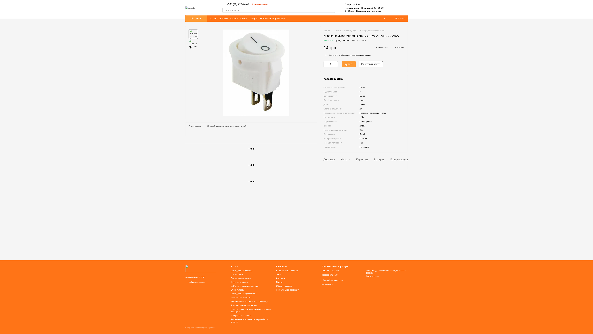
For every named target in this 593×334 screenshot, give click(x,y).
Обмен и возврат (249, 18)
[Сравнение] (389, 7)
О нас (213, 18)
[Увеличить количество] (335, 64)
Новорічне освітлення (241, 315)
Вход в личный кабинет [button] (287, 271)
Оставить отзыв (359, 41)
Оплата (234, 18)
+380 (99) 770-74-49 (238, 4)
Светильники (237, 274)
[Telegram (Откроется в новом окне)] (273, 4)
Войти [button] (331, 55)
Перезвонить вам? (260, 4)
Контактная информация (272, 18)
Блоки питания (237, 290)
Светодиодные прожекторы (243, 294)
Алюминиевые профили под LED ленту (249, 301)
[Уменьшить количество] (326, 64)
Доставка (223, 18)
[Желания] (397, 7)
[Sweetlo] (200, 269)
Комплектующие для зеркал (244, 305)
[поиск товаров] (332, 10)
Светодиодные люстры (241, 271)
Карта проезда (372, 276)
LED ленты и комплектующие (244, 286)
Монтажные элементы (241, 297)
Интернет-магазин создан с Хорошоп (199, 328)
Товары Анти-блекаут (240, 282)
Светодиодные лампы (241, 278)
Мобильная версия (196, 282)
